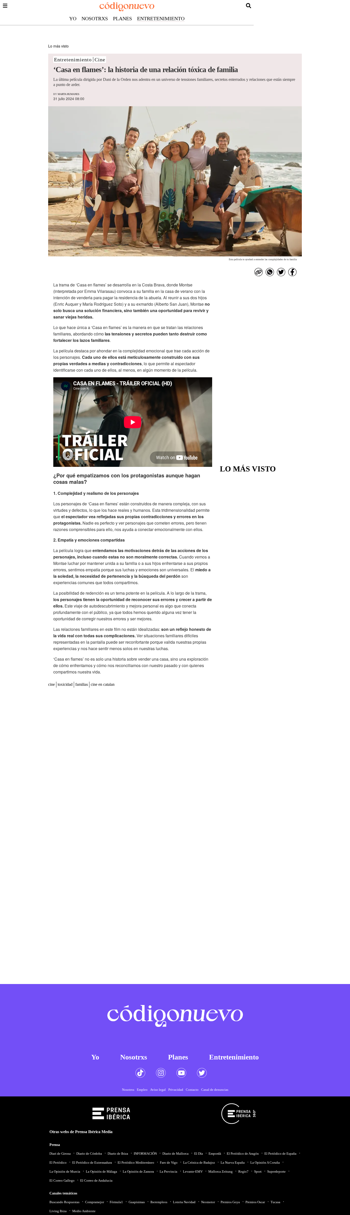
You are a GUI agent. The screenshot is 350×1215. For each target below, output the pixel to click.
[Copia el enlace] (258, 272)
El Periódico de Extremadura (92, 1162)
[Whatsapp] (269, 272)
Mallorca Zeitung (220, 1171)
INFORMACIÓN (145, 1153)
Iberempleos (158, 1202)
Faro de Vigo (169, 1162)
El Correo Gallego (62, 1180)
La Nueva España (233, 1162)
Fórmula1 (116, 1202)
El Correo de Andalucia (96, 1180)
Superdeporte (276, 1171)
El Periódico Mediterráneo (136, 1162)
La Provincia (168, 1171)
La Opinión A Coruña (265, 1162)
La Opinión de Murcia (64, 1171)
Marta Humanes (68, 94)
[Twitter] (281, 272)
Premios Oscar (255, 1202)
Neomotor (208, 1202)
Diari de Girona (60, 1153)
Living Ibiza (58, 1211)
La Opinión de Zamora (138, 1171)
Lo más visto (58, 46)
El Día (198, 1153)
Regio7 (243, 1171)
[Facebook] (292, 272)
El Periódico (58, 1162)
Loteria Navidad (184, 1202)
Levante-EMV (193, 1171)
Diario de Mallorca (175, 1153)
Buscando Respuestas (64, 1202)
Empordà (215, 1153)
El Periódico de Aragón (243, 1153)
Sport (258, 1171)
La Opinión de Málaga (101, 1171)
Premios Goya (230, 1202)
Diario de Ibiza (118, 1153)
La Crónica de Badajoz (199, 1162)
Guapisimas (137, 1202)
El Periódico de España (280, 1153)
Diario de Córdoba (89, 1153)
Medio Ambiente (84, 1211)
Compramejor (94, 1202)
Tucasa (275, 1202)
